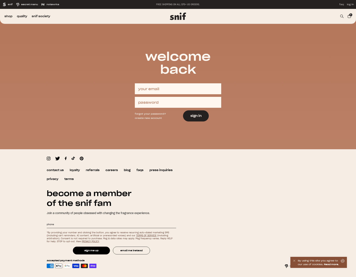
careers (112, 170)
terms (69, 179)
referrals (93, 170)
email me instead (131, 250)
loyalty (75, 170)
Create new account (148, 118)
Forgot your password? (150, 113)
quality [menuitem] (22, 16)
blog (127, 170)
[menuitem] (178, 16)
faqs (140, 170)
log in (350, 4)
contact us (55, 170)
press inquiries (161, 170)
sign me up (91, 250)
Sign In (196, 116)
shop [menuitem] (8, 16)
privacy (52, 179)
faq (341, 4)
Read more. (331, 264)
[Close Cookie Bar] (294, 262)
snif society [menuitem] (41, 16)
